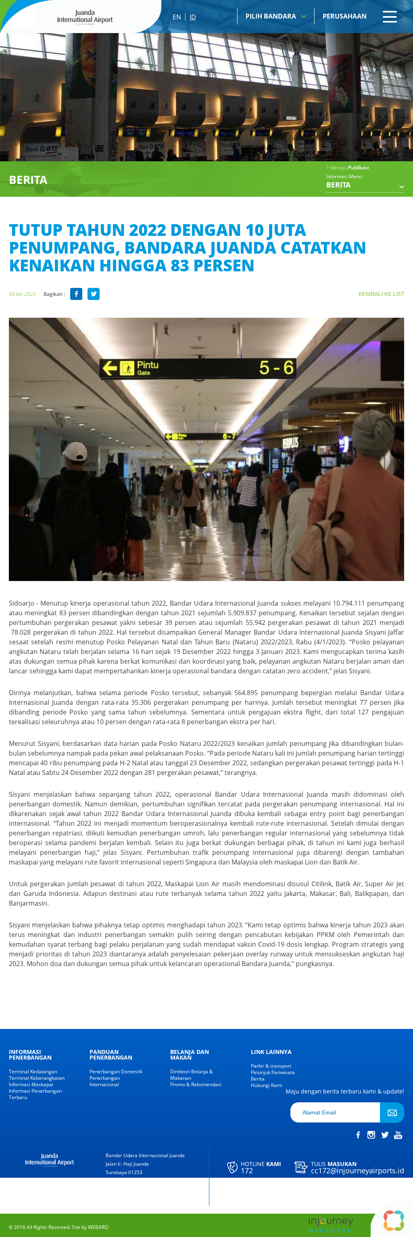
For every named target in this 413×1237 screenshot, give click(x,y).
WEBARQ (98, 1227)
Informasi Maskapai (31, 1084)
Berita (258, 1079)
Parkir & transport (271, 1066)
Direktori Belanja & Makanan (191, 1074)
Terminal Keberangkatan (37, 1078)
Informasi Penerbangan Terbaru (35, 1094)
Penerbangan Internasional (105, 1081)
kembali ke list (381, 294)
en (177, 17)
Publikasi (347, 167)
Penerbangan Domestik (116, 1071)
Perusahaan (345, 16)
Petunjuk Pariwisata (273, 1072)
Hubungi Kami (266, 1085)
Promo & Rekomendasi (195, 1084)
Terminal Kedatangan (33, 1071)
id (193, 17)
